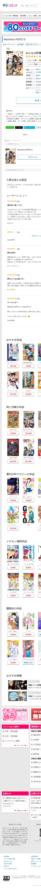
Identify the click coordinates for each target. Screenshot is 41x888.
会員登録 (6, 856)
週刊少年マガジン (32, 44)
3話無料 (28, 366)
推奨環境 (33, 864)
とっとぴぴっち (14, 266)
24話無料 (13, 634)
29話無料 (13, 433)
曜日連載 (23, 15)
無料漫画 (15, 15)
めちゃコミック (8, 44)
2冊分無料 (13, 461)
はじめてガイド (8, 861)
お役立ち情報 (8, 864)
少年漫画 (20, 44)
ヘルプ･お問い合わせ (10, 869)
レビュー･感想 (32, 15)
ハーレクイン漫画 (12, 741)
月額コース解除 (36, 859)
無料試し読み (28, 663)
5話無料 (13, 595)
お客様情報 (34, 856)
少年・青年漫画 (11, 731)
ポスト (20, 127)
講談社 (38, 75)
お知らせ (6, 866)
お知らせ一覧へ (22, 810)
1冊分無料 (13, 394)
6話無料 (28, 567)
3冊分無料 (13, 366)
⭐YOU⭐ (12, 289)
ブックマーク (29, 127)
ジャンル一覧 (7, 15)
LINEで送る (10, 127)
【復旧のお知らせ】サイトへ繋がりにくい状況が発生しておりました (15, 802)
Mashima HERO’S (25, 150)
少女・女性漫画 (11, 736)
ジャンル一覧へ (22, 745)
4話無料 (13, 567)
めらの (11, 223)
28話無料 (28, 394)
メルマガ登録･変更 (9, 859)
